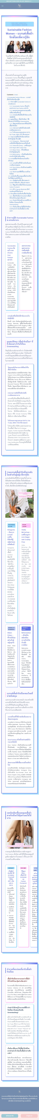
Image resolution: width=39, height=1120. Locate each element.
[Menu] (2, 6)
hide (16, 94)
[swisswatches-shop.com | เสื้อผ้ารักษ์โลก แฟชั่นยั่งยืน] (19, 6)
